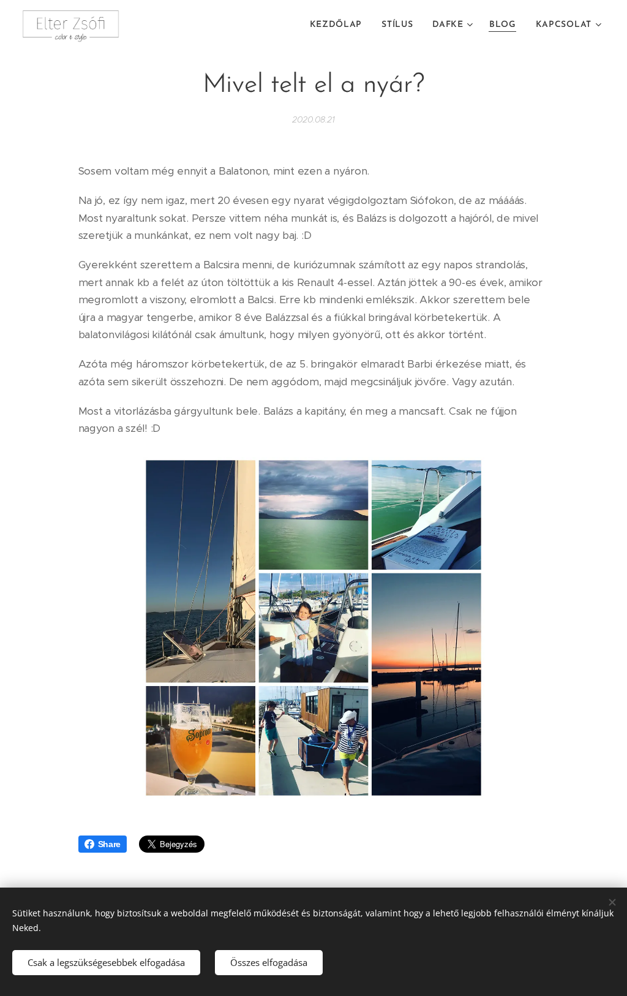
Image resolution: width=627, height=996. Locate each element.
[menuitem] (339, 25)
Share (109, 844)
